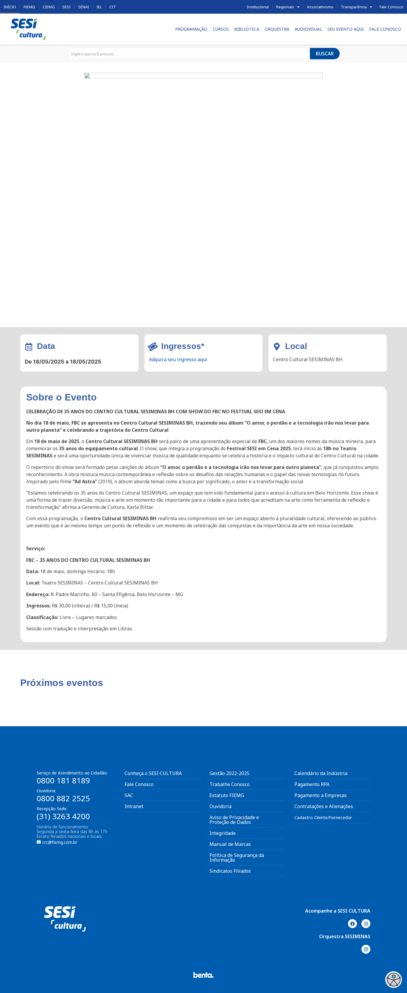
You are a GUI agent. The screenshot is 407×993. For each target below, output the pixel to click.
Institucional (258, 7)
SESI (66, 7)
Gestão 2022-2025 (229, 773)
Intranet (134, 806)
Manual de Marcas (230, 844)
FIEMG (29, 7)
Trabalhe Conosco (229, 784)
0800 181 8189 (63, 780)
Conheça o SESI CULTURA (153, 773)
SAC (129, 795)
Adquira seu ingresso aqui (178, 359)
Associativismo (320, 7)
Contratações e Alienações (323, 806)
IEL (99, 7)
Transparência (354, 7)
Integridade (222, 833)
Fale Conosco (391, 7)
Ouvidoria (220, 806)
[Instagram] (365, 923)
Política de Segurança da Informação (236, 857)
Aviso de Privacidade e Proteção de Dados (234, 819)
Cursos (221, 29)
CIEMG (49, 7)
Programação (191, 29)
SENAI (83, 7)
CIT (112, 7)
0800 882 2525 (63, 798)
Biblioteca (246, 29)
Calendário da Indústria (320, 773)
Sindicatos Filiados (230, 871)
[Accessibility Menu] (393, 979)
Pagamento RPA (312, 784)
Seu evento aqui (345, 29)
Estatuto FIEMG (226, 795)
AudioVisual (308, 29)
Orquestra (277, 29)
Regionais (285, 7)
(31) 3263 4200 (63, 816)
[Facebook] (352, 923)
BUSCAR (325, 53)
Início (10, 7)
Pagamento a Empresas (320, 795)
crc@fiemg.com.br (59, 842)
